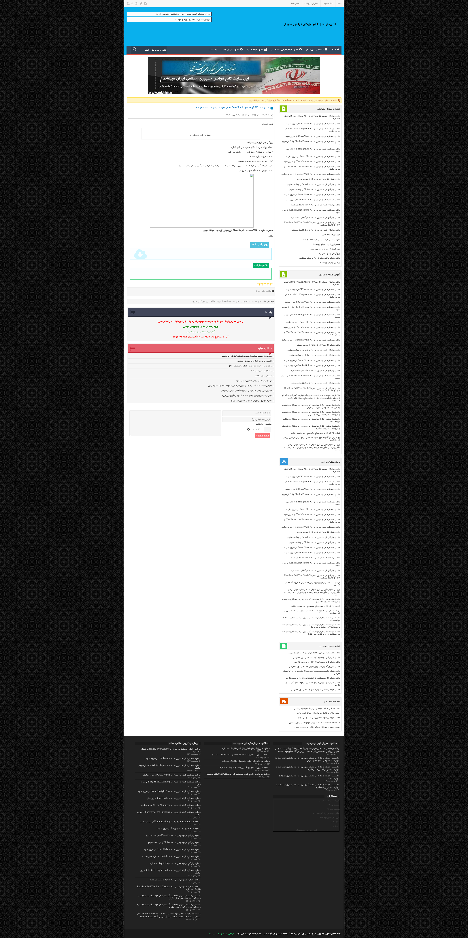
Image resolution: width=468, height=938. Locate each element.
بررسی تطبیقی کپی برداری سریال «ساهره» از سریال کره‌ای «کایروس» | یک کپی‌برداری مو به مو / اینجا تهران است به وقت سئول (312, 447)
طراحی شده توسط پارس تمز (221, 934)
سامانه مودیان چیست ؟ (261, 371)
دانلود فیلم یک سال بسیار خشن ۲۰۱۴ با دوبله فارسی (315, 690)
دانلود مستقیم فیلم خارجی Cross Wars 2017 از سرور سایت (312, 136)
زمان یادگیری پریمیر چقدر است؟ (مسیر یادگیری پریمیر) (247, 395)
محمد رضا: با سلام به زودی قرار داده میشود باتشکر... (316, 708)
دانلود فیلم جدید (255, 50)
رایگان (336, 826)
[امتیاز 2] (261, 284)
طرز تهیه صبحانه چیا (331, 235)
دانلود (270, 236)
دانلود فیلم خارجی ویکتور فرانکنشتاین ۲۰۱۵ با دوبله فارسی (312, 678)
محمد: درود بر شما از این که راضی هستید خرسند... (316, 727)
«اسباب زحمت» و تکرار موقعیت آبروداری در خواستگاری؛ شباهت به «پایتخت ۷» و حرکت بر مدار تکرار (311, 406)
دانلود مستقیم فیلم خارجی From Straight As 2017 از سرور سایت (169, 791)
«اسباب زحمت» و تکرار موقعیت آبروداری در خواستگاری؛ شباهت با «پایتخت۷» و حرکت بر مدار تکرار (311, 413)
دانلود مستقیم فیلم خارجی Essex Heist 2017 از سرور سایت (312, 195)
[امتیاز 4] (268, 284)
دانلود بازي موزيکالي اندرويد (203, 301)
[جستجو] (134, 49)
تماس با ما (295, 3)
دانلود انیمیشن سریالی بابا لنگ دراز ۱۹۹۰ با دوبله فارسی (314, 653)
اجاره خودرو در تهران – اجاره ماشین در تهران (251, 401)
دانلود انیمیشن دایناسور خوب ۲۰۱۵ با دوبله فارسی (316, 657)
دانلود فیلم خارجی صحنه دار (284, 50)
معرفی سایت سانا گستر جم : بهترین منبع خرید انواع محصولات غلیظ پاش (240, 386)
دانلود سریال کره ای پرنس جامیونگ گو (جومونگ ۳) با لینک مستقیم (238, 774)
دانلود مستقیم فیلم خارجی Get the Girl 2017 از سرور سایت (312, 200)
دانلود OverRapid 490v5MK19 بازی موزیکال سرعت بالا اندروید (234, 230)
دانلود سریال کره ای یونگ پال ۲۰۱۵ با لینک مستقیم (245, 768)
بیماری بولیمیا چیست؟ (330, 263)
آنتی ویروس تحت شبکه (306, 830)
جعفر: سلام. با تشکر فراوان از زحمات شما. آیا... (318, 713)
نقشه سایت (328, 3)
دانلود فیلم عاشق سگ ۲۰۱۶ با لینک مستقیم (319, 258)
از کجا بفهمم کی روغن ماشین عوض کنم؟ (254, 381)
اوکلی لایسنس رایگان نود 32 (326, 813)
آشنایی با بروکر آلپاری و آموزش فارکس (254, 361)
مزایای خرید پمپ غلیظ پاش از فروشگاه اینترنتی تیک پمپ (246, 390)
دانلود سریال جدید (230, 50)
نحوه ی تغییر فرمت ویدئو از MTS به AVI (321, 240)
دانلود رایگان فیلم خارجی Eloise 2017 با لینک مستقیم (315, 189)
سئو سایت (335, 822)
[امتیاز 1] (258, 284)
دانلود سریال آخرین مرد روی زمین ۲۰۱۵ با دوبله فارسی (314, 666)
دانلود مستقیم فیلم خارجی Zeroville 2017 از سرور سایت (313, 156)
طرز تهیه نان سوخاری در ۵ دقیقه (325, 249)
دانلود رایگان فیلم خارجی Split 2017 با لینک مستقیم (315, 217)
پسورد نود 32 (333, 809)
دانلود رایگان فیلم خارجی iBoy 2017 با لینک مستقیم (315, 205)
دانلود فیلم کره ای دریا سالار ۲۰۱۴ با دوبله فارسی (317, 662)
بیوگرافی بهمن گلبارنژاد (329, 253)
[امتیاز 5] (271, 284)
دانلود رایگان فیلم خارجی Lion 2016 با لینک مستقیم (315, 230)
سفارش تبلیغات (311, 3)
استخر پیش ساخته (263, 376)
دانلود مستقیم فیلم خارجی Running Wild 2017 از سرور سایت (311, 174)
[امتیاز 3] (265, 284)
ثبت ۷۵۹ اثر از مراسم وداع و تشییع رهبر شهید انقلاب (315, 433)
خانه (339, 3)
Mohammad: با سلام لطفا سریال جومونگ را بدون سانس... (313, 723)
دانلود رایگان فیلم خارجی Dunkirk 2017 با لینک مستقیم (314, 184)
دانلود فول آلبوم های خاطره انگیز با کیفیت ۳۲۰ (250, 366)
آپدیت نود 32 (333, 805)
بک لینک (213, 50)
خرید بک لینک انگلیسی (329, 801)
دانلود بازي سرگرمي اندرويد (228, 301)
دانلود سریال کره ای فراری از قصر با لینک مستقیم (246, 748)
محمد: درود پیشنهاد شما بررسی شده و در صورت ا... (316, 717)
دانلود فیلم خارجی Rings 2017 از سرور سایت (318, 179)
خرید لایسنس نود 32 (329, 817)
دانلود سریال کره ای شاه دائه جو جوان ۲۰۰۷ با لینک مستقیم (241, 755)
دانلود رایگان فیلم (315, 50)
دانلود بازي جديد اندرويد (252, 301)
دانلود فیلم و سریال (320, 100)
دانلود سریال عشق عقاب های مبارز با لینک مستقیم (246, 761)
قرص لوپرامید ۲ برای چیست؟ (326, 244)
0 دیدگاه (228, 115)
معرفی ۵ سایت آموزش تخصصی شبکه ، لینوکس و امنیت (247, 356)
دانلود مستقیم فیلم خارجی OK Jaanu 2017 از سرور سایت (313, 124)
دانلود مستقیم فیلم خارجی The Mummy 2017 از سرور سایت (311, 161)
